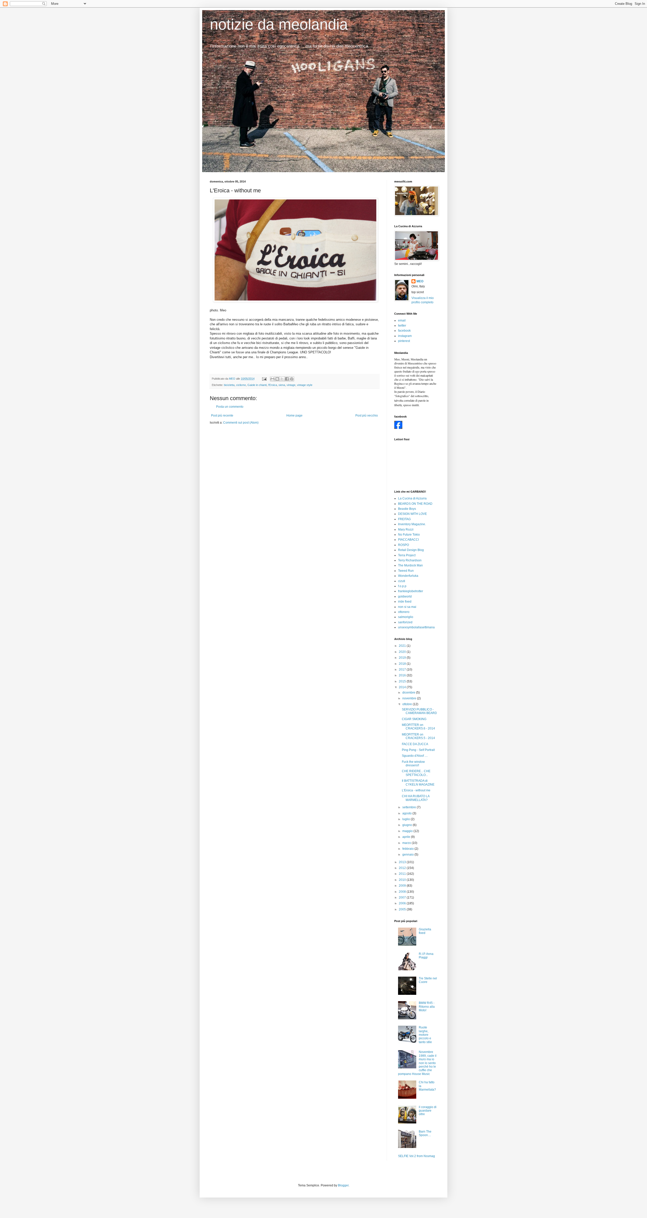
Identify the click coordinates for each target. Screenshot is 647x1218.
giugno (407, 825)
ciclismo (241, 384)
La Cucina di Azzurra (412, 498)
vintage (291, 384)
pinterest (404, 341)
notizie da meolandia (279, 24)
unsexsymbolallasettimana (416, 627)
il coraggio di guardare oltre (427, 1110)
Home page (294, 415)
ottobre (407, 704)
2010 (403, 880)
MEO (420, 281)
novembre (409, 698)
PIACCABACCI (408, 539)
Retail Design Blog (411, 550)
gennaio (408, 854)
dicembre (409, 692)
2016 (403, 675)
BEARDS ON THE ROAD (415, 503)
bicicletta (229, 384)
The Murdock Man (410, 565)
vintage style (304, 384)
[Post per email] (264, 378)
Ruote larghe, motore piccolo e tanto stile (425, 1035)
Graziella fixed (425, 931)
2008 (403, 891)
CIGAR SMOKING (414, 719)
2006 (403, 903)
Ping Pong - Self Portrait (418, 750)
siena (282, 384)
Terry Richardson (410, 560)
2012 (403, 868)
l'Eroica (272, 384)
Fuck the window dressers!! (413, 763)
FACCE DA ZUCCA (415, 744)
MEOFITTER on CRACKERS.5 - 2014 (418, 736)
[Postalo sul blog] (277, 378)
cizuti (401, 581)
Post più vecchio (366, 415)
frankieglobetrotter (410, 591)
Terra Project (406, 555)
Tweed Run (406, 570)
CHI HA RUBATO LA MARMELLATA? (415, 797)
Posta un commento (229, 406)
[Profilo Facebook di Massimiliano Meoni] (398, 428)
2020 (403, 652)
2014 (403, 687)
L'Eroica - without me (416, 790)
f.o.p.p (402, 586)
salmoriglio (405, 617)
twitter (402, 325)
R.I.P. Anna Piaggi (426, 955)
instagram (405, 336)
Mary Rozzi (405, 529)
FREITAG (404, 519)
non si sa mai (407, 607)
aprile (406, 837)
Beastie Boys (407, 509)
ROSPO (403, 545)
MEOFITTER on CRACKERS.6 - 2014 (418, 726)
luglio (406, 819)
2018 (403, 663)
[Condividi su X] (282, 378)
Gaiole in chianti (257, 384)
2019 (403, 657)
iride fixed (404, 601)
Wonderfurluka (408, 576)
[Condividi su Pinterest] (291, 378)
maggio (407, 831)
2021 (403, 646)
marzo (407, 843)
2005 (403, 909)
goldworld (405, 596)
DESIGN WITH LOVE (412, 514)
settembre (409, 807)
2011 (403, 874)
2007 (403, 897)
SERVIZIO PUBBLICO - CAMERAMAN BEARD (419, 711)
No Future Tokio (409, 534)
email (402, 320)
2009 (403, 885)
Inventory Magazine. (412, 524)
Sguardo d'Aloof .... (415, 755)
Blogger (343, 1185)
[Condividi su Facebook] (286, 378)
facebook (404, 330)
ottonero (403, 612)
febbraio (408, 849)
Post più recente (222, 415)
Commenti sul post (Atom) (241, 422)
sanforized (405, 622)
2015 (403, 681)
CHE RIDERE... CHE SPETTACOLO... (416, 772)
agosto (407, 813)
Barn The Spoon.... (425, 1133)
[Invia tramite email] (272, 378)
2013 (403, 862)
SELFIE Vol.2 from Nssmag (416, 1156)
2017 (403, 669)
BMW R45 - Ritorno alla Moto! (427, 1006)
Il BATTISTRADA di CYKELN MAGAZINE (418, 782)
